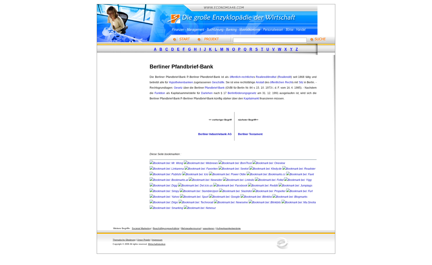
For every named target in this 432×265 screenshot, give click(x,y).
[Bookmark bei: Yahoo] (165, 196)
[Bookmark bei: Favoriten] (201, 168)
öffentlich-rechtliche (242, 77)
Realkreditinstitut (266, 77)
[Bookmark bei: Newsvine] (231, 202)
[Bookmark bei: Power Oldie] (228, 174)
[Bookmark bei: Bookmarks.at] (169, 180)
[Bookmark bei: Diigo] (164, 202)
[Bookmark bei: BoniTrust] (235, 163)
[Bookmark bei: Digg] (164, 185)
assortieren (208, 228)
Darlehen (207, 93)
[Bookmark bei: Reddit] (263, 185)
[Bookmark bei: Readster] (298, 168)
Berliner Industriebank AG (215, 134)
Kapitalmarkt (251, 98)
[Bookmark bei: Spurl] (194, 196)
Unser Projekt (143, 240)
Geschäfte (218, 82)
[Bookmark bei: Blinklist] (256, 196)
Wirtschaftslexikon (156, 244)
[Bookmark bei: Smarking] (167, 208)
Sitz (301, 82)
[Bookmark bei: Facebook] (230, 185)
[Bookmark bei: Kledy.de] (265, 168)
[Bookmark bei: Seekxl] (233, 168)
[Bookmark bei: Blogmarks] (289, 196)
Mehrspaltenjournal (191, 228)
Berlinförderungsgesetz (242, 93)
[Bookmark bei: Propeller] (269, 191)
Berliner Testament (250, 134)
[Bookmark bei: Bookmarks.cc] (266, 174)
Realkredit (284, 77)
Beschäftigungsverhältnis (166, 228)
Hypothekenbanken (181, 82)
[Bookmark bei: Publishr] (166, 174)
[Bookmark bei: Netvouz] (200, 208)
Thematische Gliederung (124, 240)
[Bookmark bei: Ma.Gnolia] (298, 202)
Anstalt (260, 82)
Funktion (160, 93)
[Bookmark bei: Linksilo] (238, 180)
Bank (221, 87)
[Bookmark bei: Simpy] (165, 191)
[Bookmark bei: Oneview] (268, 163)
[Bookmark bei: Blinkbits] (265, 202)
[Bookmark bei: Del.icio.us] (195, 185)
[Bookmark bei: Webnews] (201, 163)
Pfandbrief (211, 87)
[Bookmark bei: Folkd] (269, 180)
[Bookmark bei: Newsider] (206, 180)
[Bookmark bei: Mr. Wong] (167, 163)
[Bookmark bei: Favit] (300, 174)
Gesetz (178, 87)
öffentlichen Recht (281, 82)
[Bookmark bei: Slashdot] (235, 191)
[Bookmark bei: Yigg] (298, 180)
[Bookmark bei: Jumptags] (295, 185)
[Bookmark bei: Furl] (299, 191)
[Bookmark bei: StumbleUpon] (199, 191)
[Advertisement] (127, 126)
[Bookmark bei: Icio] (195, 174)
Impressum (157, 240)
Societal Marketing (141, 228)
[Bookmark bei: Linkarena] (167, 168)
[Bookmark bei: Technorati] (196, 202)
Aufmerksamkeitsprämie (228, 228)
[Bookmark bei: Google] (225, 196)
